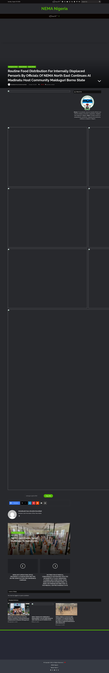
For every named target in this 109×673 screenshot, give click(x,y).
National (14, 532)
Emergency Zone (13, 66)
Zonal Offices (31, 66)
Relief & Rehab (22, 66)
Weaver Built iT (54, 667)
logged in (16, 595)
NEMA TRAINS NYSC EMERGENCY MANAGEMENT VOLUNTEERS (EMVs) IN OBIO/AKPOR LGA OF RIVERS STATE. (42, 618)
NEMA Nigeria (54, 665)
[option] (39, 539)
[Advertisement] (54, 30)
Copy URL (48, 496)
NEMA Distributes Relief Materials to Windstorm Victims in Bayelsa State (24, 539)
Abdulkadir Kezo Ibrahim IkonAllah (19, 84)
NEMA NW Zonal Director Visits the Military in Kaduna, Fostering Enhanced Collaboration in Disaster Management (18, 618)
